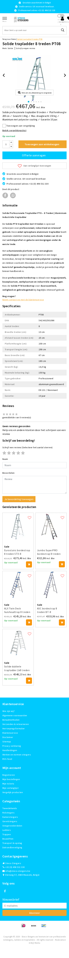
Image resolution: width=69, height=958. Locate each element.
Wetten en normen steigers (16, 754)
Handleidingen (9, 750)
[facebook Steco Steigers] (4, 891)
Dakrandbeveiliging (12, 847)
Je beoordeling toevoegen (18, 499)
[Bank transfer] (35, 927)
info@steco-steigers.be (17, 871)
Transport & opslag (12, 843)
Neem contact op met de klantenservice (23, 299)
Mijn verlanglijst (10, 788)
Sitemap (6, 741)
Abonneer (34, 912)
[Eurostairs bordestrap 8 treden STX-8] (18, 527)
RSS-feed (7, 759)
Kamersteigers (10, 817)
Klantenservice (10, 732)
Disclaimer (7, 737)
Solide (10, 48)
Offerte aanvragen (34, 155)
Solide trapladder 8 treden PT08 (30, 39)
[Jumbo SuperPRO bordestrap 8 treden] (51, 527)
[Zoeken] (63, 30)
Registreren (8, 774)
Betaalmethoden (11, 719)
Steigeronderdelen (12, 825)
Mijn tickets (8, 783)
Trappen (6, 834)
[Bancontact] (44, 927)
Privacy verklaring (11, 745)
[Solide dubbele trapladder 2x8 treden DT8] (18, 643)
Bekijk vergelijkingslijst (14, 130)
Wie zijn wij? (8, 711)
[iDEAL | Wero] (25, 927)
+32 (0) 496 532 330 (15, 867)
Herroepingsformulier (13, 728)
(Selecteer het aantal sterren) (27, 447)
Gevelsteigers (9, 821)
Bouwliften (7, 838)
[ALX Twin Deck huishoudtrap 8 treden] (18, 585)
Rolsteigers (8, 812)
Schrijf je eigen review (25, 48)
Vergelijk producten (12, 792)
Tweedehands (9, 808)
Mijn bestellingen (11, 779)
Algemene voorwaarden (14, 715)
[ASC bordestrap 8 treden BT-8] (51, 585)
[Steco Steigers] (21, 19)
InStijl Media (34, 943)
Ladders (6, 830)
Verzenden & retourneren (15, 724)
